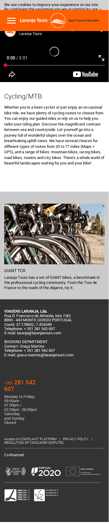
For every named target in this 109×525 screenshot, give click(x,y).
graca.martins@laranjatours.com (45, 355)
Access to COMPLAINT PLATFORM (31, 439)
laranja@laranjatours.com (39, 333)
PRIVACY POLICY (76, 439)
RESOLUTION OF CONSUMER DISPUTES (34, 443)
